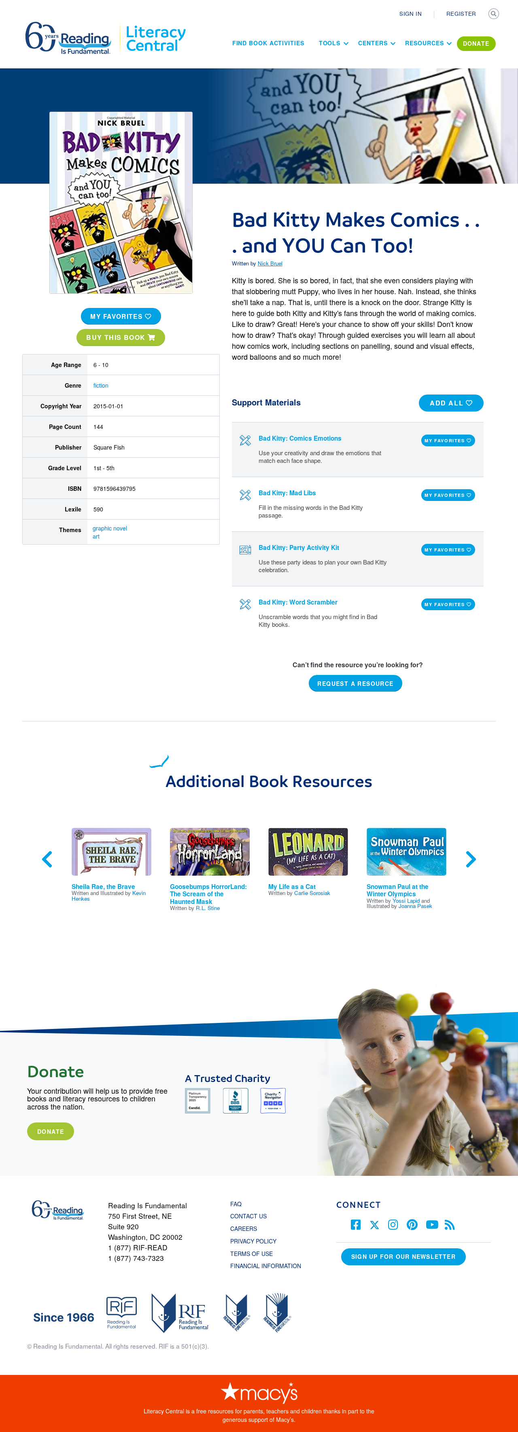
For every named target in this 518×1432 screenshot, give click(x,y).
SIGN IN (410, 13)
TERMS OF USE (255, 1254)
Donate (50, 1131)
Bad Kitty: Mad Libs (287, 492)
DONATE (476, 43)
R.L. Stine (208, 908)
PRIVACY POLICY (253, 1241)
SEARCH (494, 14)
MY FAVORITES (117, 316)
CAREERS (243, 1228)
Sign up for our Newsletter (403, 1256)
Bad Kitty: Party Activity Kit (299, 547)
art (96, 536)
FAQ (236, 1204)
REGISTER (461, 13)
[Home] (73, 25)
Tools (330, 43)
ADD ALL (448, 402)
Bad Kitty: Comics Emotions (300, 438)
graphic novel (110, 528)
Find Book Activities (268, 43)
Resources (424, 43)
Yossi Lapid (406, 900)
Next (471, 859)
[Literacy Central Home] (155, 25)
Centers (372, 43)
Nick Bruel (270, 263)
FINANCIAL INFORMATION (265, 1266)
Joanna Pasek (415, 906)
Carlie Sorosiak (312, 893)
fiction (100, 385)
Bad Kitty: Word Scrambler (298, 602)
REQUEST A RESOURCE (355, 683)
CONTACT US (251, 1216)
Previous (46, 859)
